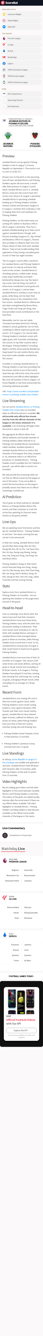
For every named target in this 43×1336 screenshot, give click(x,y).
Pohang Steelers (35, 145)
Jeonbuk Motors (8, 145)
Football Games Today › (21, 976)
